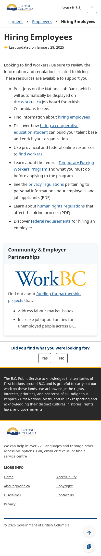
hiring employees (74, 117)
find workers (30, 154)
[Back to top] (89, 531)
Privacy (9, 504)
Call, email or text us (53, 451)
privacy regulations (45, 184)
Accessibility (66, 477)
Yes (45, 358)
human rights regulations (61, 206)
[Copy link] (89, 547)
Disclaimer (12, 495)
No (61, 358)
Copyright (64, 486)
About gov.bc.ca (17, 486)
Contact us (65, 495)
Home (8, 477)
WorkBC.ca (31, 102)
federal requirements (51, 221)
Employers (42, 21)
